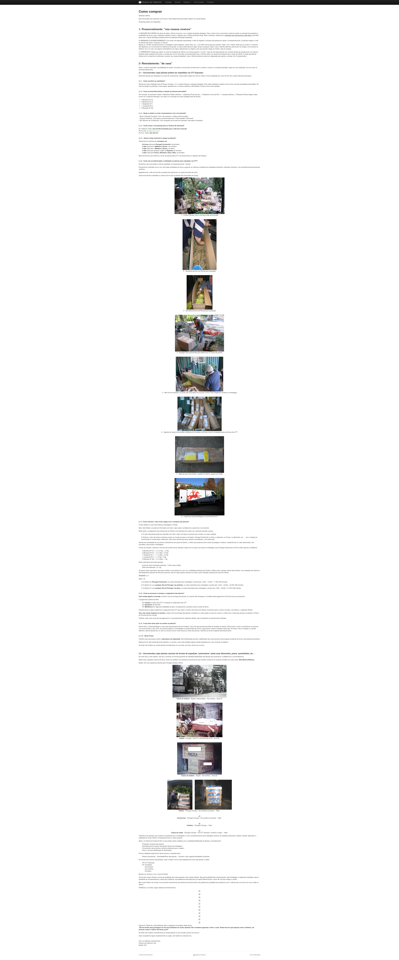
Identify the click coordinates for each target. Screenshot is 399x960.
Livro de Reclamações (255, 955)
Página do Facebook (200, 955)
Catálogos (168, 2)
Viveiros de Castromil (151, 2)
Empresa (187, 2)
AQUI (176, 84)
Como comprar (199, 2)
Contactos (210, 2)
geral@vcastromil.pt (152, 131)
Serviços (177, 2)
